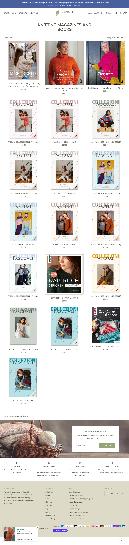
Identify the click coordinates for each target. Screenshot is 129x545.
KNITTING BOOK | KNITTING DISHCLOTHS (106, 347)
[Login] (120, 13)
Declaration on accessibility (78, 512)
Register (48, 512)
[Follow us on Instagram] (112, 493)
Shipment (48, 502)
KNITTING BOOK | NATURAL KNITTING (64, 298)
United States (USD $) (95, 13)
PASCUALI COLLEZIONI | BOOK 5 (23, 245)
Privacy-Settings (74, 509)
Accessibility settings (76, 515)
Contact (48, 495)
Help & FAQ (49, 492)
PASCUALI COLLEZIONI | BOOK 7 (64, 142)
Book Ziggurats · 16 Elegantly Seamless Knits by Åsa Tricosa (64, 89)
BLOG (14, 13)
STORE (6, 13)
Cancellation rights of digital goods (80, 499)
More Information (75, 5)
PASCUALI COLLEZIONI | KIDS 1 (23, 401)
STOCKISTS (23, 13)
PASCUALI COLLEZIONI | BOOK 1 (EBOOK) (23, 349)
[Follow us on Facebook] (107, 493)
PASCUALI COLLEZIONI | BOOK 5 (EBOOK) (106, 193)
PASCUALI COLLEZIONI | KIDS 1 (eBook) (64, 349)
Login (47, 509)
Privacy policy (73, 505)
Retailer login (50, 515)
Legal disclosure (74, 492)
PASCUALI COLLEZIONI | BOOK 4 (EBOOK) (106, 245)
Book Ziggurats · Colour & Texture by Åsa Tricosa (105, 88)
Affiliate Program (51, 519)
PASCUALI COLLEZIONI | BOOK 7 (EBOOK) (23, 142)
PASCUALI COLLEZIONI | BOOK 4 (64, 245)
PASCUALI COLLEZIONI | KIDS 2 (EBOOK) (23, 193)
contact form (118, 473)
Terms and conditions (76, 519)
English (108, 13)
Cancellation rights (75, 495)
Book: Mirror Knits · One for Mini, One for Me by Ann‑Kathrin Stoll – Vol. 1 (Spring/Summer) (23, 85)
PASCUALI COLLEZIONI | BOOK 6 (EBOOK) (106, 142)
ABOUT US (34, 13)
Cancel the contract (75, 502)
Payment (48, 505)
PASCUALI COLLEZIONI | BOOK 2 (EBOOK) (106, 296)
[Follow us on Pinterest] (117, 493)
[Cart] (124, 13)
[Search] (116, 13)
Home (6, 416)
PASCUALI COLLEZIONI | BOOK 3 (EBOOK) (23, 296)
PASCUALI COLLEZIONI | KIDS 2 (64, 193)
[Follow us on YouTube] (122, 493)
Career (47, 499)
